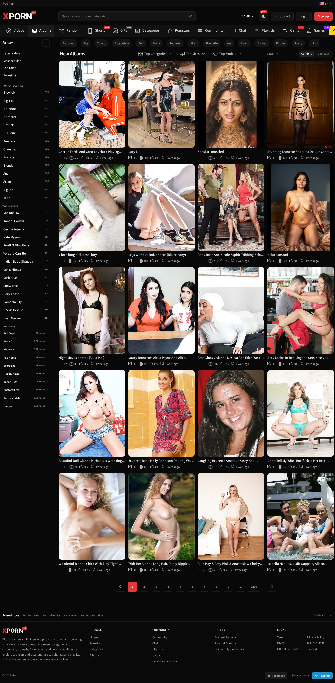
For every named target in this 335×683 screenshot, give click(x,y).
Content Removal (226, 637)
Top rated (9, 68)
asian (244, 43)
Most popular (12, 61)
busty (156, 43)
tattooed (68, 43)
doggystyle (122, 43)
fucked (262, 43)
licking (316, 43)
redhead (175, 43)
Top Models (227, 54)
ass (229, 43)
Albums (94, 655)
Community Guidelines (229, 649)
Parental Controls (225, 643)
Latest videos (11, 53)
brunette (212, 43)
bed (140, 43)
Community (159, 637)
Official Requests (287, 649)
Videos (94, 637)
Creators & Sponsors (165, 661)
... (240, 586)
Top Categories (155, 54)
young (101, 43)
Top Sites (193, 54)
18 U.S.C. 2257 (315, 643)
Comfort (306, 54)
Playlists (157, 649)
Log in (304, 16)
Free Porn (8, 3)
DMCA (281, 643)
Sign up (323, 16)
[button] (330, 43)
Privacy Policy (315, 637)
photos (280, 43)
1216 (254, 586)
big (86, 43)
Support (312, 649)
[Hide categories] (46, 43)
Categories (96, 649)
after (193, 43)
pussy (298, 43)
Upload (157, 655)
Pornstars (9, 75)
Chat (155, 643)
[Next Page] (272, 587)
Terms (281, 637)
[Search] (190, 16)
